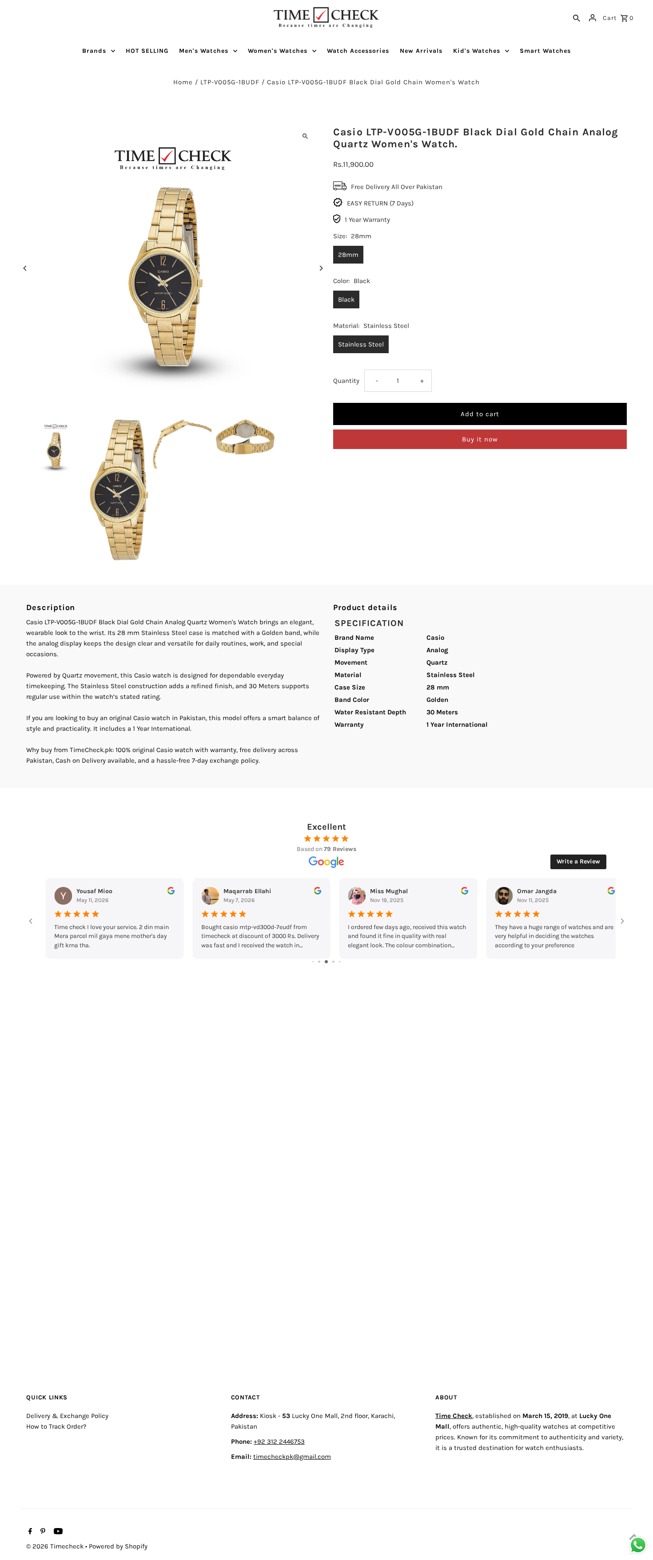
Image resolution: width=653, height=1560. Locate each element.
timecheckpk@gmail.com (292, 1457)
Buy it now (480, 439)
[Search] (576, 17)
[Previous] (25, 268)
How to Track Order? (56, 1426)
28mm (348, 255)
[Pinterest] (41, 1532)
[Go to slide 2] (319, 962)
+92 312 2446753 (279, 1442)
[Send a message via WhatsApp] (638, 1545)
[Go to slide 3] (326, 961)
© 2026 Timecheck (55, 1546)
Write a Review (578, 861)
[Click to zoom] (305, 136)
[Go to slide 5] (339, 961)
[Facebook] (29, 1532)
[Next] (321, 268)
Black (346, 299)
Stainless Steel (361, 344)
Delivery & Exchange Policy (67, 1416)
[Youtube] (57, 1532)
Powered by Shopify (118, 1546)
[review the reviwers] (163, 892)
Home (183, 82)
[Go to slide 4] (333, 962)
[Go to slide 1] (313, 961)
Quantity (346, 381)
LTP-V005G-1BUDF (229, 82)
